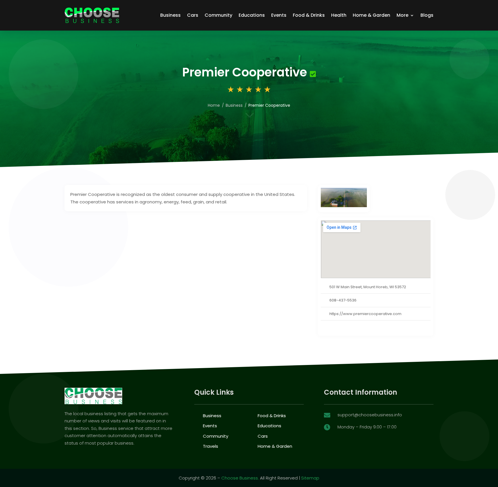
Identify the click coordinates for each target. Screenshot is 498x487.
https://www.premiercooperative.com (365, 313)
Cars (192, 15)
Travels (210, 446)
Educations (252, 15)
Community (218, 15)
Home (214, 105)
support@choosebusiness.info (369, 415)
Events (278, 15)
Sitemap (310, 478)
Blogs (426, 15)
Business (170, 15)
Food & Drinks (309, 15)
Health (338, 15)
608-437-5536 (342, 300)
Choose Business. (240, 478)
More (402, 15)
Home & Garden (371, 15)
